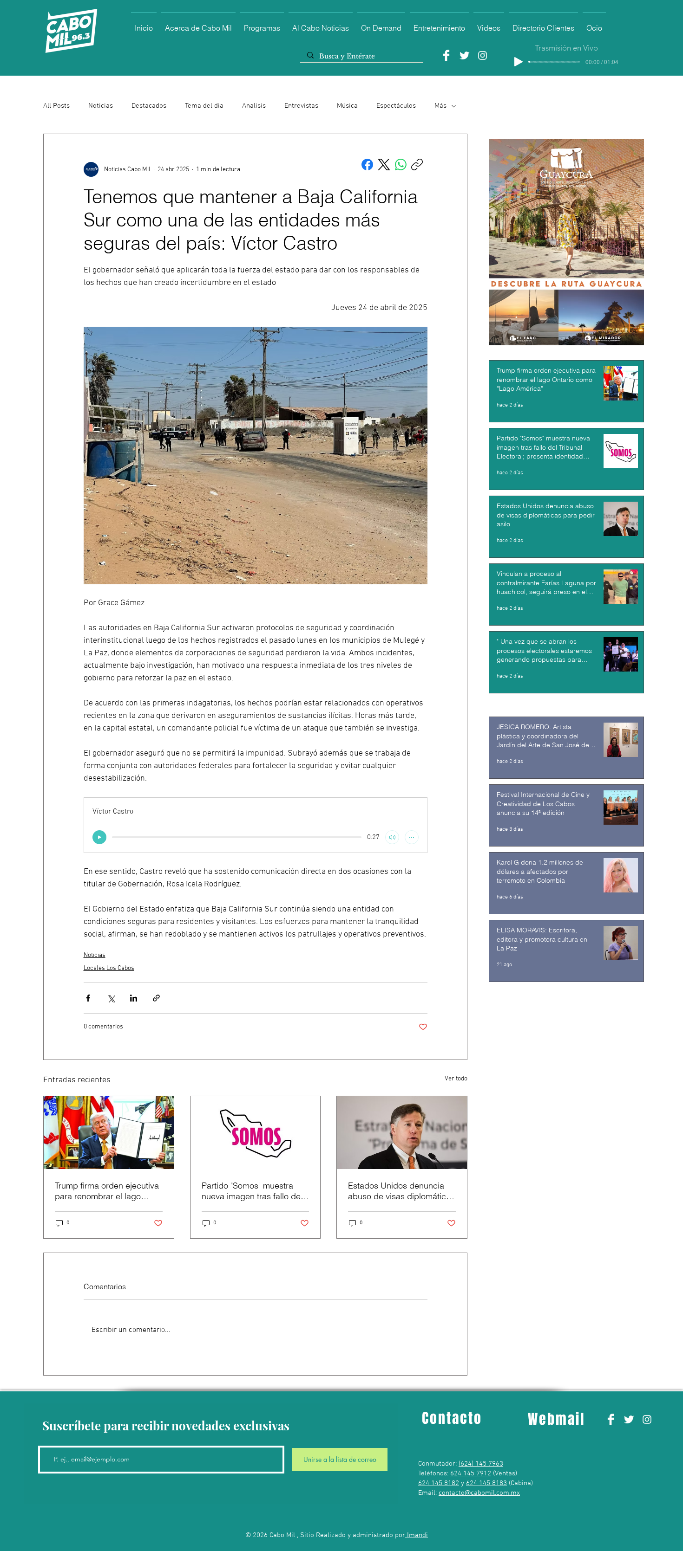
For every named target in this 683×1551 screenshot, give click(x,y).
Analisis (254, 106)
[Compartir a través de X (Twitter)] (110, 998)
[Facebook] (446, 55)
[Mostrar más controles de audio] (412, 837)
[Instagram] (482, 55)
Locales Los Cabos (109, 968)
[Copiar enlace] (417, 164)
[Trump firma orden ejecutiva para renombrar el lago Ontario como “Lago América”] (109, 1132)
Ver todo (456, 1079)
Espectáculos (396, 106)
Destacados (148, 106)
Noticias (100, 106)
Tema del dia (204, 106)
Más (440, 106)
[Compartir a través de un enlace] (156, 998)
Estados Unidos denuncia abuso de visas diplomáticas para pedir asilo (401, 1191)
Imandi (416, 1535)
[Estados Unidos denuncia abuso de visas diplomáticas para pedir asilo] (402, 1132)
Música (347, 106)
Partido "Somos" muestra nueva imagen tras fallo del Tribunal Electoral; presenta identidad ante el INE (252, 1191)
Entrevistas (301, 106)
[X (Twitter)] (384, 164)
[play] (99, 837)
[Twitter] (464, 55)
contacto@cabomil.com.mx (479, 1493)
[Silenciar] (392, 837)
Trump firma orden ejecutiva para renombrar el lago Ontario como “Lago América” (107, 1191)
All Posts (56, 106)
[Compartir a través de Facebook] (88, 998)
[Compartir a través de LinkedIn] (133, 998)
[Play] (518, 61)
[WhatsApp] (401, 164)
